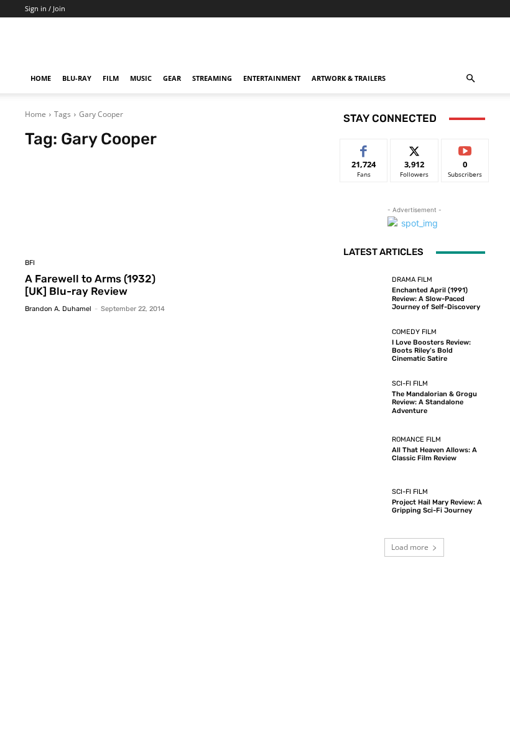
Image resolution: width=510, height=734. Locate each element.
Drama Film (412, 279)
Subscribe (465, 148)
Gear (172, 78)
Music (141, 78)
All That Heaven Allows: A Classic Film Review (434, 454)
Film (111, 78)
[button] (470, 79)
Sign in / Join (45, 8)
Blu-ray (76, 78)
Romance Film (416, 439)
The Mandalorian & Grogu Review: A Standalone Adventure (434, 402)
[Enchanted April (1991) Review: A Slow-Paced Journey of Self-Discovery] (364, 293)
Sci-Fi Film (410, 383)
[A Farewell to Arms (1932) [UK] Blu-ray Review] (98, 205)
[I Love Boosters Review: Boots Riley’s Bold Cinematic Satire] (364, 345)
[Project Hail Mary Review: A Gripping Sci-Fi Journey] (364, 501)
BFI (30, 262)
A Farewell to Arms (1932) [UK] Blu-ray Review (90, 284)
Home (40, 78)
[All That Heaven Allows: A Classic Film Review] (364, 449)
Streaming (212, 78)
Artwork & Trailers (349, 78)
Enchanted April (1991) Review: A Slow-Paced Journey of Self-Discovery (436, 298)
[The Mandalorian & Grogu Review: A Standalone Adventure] (364, 397)
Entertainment (271, 78)
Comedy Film (414, 331)
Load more (410, 547)
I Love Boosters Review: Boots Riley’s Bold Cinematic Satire (431, 350)
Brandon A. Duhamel (58, 309)
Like (364, 148)
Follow (414, 148)
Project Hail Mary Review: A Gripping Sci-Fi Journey (437, 506)
